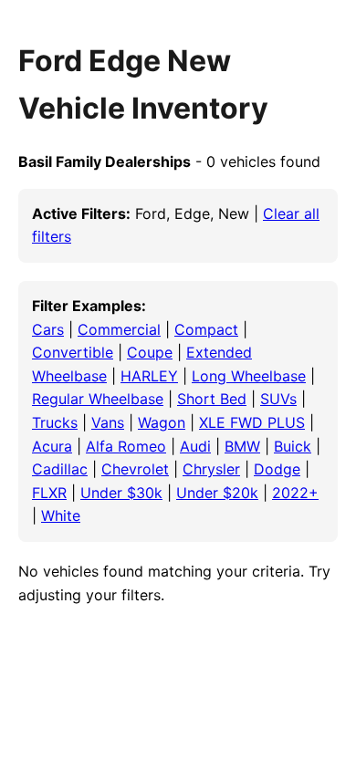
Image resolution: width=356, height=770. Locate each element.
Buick (292, 446)
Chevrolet (135, 469)
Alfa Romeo (126, 446)
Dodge (277, 469)
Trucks (55, 422)
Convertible (72, 352)
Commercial (119, 329)
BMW (242, 446)
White (60, 515)
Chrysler (211, 469)
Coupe (150, 352)
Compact (206, 329)
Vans (107, 422)
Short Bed (211, 399)
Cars (48, 329)
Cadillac (60, 469)
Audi (195, 446)
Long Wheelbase (249, 376)
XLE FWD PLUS (252, 422)
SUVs (278, 399)
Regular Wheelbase (97, 399)
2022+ (295, 493)
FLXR (49, 493)
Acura (52, 446)
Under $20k (217, 493)
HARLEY (149, 376)
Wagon (161, 422)
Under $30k (121, 493)
